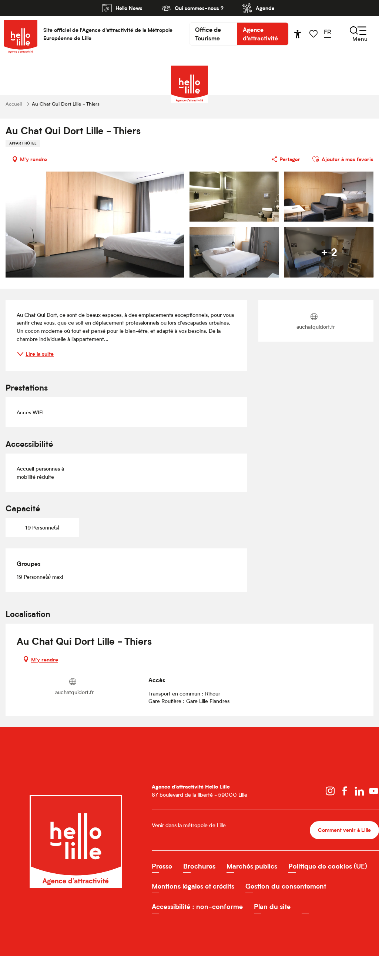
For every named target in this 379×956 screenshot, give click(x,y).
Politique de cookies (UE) (327, 866)
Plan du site (272, 906)
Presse (162, 866)
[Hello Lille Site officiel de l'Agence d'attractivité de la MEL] (20, 34)
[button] (330, 34)
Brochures (199, 866)
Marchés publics (252, 866)
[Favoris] (314, 34)
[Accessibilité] (297, 34)
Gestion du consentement (285, 886)
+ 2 (329, 252)
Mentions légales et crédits (193, 886)
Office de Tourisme (208, 33)
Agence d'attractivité (260, 33)
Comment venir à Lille (344, 830)
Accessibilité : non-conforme (197, 906)
